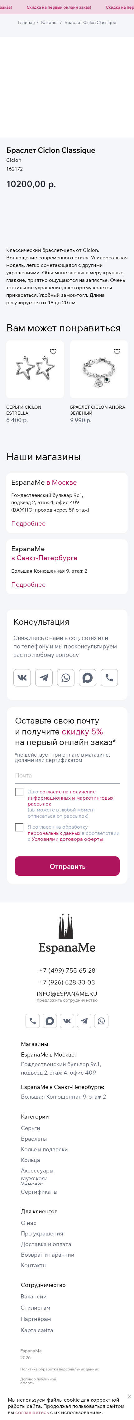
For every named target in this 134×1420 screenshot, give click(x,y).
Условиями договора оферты (67, 839)
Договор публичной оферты (38, 1381)
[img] (67, 934)
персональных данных (54, 833)
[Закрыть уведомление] (129, 1397)
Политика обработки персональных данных (59, 1369)
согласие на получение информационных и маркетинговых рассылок (70, 797)
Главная (26, 22)
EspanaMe (44, 482)
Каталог (49, 22)
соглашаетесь (32, 1412)
